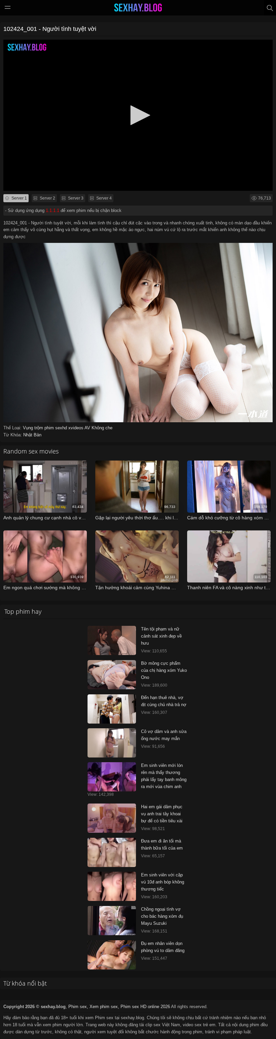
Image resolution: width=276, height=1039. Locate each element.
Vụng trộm (33, 427)
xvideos (76, 427)
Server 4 (103, 198)
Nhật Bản (32, 434)
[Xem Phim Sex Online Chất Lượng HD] (138, 9)
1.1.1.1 (52, 210)
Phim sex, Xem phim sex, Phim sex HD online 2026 (119, 1006)
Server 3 (75, 198)
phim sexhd (56, 427)
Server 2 (47, 198)
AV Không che (98, 427)
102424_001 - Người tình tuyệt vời (49, 29)
